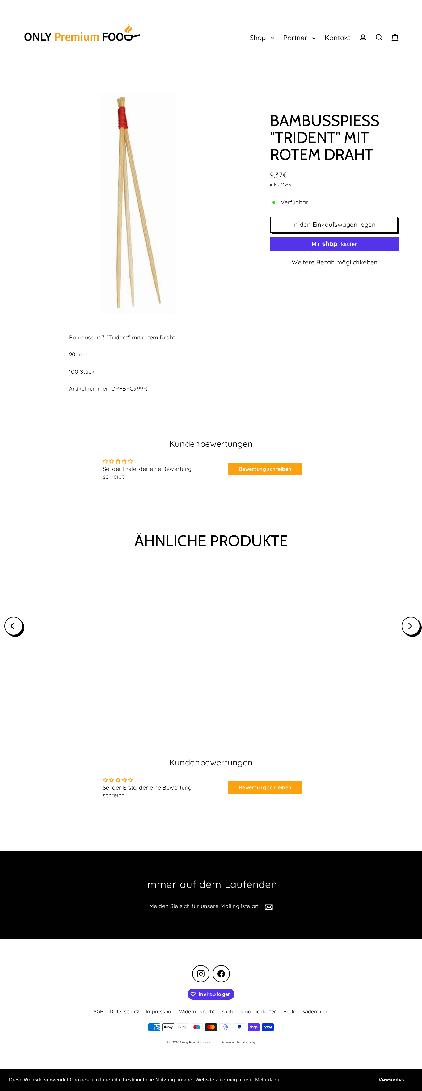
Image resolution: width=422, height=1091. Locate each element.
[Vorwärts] (411, 626)
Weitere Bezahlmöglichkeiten (335, 262)
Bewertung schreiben (265, 469)
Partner (296, 37)
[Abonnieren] (268, 906)
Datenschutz (125, 1011)
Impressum (159, 1011)
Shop (259, 37)
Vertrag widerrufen (306, 1011)
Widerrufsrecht (197, 1011)
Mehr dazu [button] (267, 1079)
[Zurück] (13, 626)
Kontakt (337, 37)
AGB (98, 1011)
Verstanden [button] (391, 1079)
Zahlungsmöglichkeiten (249, 1011)
